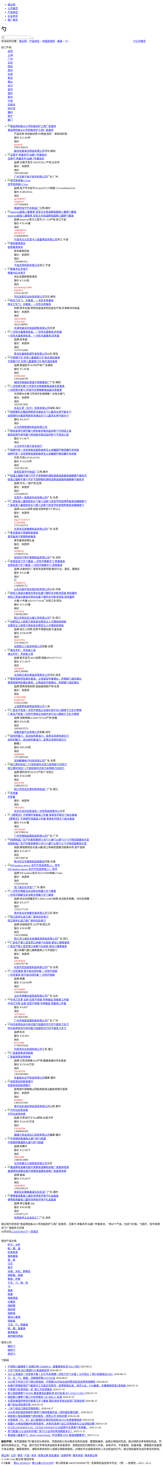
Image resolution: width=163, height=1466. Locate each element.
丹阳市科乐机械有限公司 (28, 1049)
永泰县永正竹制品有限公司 (29, 1077)
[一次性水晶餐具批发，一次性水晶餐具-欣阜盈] (35, 332)
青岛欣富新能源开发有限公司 (30, 353)
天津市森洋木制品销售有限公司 (32, 328)
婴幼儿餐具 (14, 1317)
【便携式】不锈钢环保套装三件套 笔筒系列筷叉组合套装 (41, 818)
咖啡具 (11, 1309)
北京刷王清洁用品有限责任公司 (32, 675)
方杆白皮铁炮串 (16, 1114)
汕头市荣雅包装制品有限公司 (30, 996)
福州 (10, 112)
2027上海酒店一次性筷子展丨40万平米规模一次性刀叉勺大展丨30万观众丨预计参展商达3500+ (60, 1374)
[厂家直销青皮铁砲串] (20, 1053)
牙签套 (11, 797)
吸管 (10, 1294)
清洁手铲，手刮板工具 (20, 654)
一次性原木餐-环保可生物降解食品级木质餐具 (35, 390)
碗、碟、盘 (14, 1248)
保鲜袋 (11, 1313)
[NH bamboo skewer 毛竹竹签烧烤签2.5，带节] (34, 865)
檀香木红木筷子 (16, 273)
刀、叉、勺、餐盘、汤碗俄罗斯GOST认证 (31, 1378)
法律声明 (66, 1455)
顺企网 (11, 4)
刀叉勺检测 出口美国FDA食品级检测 (28, 1370)
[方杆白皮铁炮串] (18, 1110)
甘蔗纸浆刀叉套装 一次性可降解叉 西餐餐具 (35, 565)
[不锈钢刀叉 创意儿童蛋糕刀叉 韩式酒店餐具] (34, 357)
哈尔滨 (11, 108)
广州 (10, 59)
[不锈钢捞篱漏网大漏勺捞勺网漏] (27, 1138)
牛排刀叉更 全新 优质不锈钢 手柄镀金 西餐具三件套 (37, 1003)
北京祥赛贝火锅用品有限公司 (30, 1163)
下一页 (29, 1231)
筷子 (10, 1267)
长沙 (10, 85)
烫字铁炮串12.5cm (18, 184)
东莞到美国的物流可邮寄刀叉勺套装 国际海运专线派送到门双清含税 (46, 1401)
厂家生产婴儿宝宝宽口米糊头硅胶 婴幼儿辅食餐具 (37, 946)
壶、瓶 (11, 1260)
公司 (13, 1455)
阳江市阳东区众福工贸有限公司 (32, 618)
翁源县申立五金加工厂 (26, 1217)
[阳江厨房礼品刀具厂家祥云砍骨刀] (28, 916)
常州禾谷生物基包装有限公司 (30, 913)
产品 (26, 1455)
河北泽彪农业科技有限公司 (29, 296)
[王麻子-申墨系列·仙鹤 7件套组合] (27, 154)
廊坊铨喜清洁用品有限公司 (29, 151)
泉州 (10, 97)
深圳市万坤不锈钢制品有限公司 (32, 557)
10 (24, 1231)
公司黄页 (13, 8)
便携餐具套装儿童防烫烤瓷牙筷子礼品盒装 (32, 1199)
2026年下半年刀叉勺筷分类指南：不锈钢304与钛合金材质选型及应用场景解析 (52, 1381)
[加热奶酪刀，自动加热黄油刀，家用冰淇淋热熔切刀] (38, 736)
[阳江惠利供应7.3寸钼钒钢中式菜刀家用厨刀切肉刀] (37, 764)
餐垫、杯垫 (14, 1279)
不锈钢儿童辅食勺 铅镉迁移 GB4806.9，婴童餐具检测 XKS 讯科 (44, 1366)
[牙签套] (13, 793)
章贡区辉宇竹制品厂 (25, 472)
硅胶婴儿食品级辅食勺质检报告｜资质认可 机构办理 (37, 1416)
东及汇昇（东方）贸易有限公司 (32, 408)
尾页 (35, 1231)
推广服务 (13, 20)
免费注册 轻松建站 (48, 1455)
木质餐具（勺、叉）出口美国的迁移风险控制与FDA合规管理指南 (45, 1420)
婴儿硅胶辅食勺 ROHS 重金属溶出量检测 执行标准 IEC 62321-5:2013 (46, 1393)
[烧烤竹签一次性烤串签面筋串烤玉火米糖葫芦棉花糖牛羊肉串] (43, 450)
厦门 (10, 120)
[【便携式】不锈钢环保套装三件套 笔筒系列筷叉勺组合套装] (42, 815)
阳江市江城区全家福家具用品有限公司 (35, 938)
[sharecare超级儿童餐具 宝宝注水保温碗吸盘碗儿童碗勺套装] (42, 212)
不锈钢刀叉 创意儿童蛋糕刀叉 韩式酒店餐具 (32, 361)
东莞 (10, 74)
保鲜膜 (11, 1305)
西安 (10, 66)
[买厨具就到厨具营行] (20, 1081)
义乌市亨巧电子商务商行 (28, 446)
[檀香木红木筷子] (18, 269)
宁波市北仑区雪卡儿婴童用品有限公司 (35, 239)
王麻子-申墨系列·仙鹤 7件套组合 (26, 158)
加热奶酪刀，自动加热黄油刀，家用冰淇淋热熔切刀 (37, 739)
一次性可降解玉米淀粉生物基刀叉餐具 (30, 895)
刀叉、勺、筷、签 (18, 1282)
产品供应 (13, 12)
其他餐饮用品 (15, 1336)
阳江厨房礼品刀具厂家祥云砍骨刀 (27, 920)
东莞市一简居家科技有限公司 (30, 497)
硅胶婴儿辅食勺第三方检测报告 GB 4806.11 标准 (35, 1397)
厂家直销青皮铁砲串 (19, 1056)
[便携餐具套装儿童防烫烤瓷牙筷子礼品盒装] (33, 1195)
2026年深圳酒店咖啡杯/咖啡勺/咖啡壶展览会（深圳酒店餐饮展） (44, 1412)
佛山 (10, 81)
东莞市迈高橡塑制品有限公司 (30, 529)
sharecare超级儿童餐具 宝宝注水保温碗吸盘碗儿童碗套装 (41, 215)
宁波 (10, 101)
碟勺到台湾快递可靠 (19, 1404)
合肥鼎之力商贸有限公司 (28, 646)
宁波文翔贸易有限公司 (26, 265)
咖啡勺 (11, 1350)
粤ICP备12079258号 (43, 1463)
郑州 (10, 70)
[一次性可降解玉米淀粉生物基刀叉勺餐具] (32, 891)
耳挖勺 (11, 1354)
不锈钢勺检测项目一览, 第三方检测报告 (30, 1389)
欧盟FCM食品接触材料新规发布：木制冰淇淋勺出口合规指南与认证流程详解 (51, 1423)
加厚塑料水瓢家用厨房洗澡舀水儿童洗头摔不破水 (38, 415)
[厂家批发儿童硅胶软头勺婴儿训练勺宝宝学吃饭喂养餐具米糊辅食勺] (47, 501)
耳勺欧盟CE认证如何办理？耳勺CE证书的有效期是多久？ (40, 1431)
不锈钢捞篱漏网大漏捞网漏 (25, 1142)
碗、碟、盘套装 (16, 1328)
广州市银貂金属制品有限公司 (30, 836)
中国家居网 (48, 41)
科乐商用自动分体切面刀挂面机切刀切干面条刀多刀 (37, 1028)
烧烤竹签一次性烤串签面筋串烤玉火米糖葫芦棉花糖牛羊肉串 (42, 453)
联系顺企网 (91, 1455)
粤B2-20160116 (22, 1463)
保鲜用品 (13, 1298)
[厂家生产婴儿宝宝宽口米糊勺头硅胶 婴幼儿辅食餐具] (38, 942)
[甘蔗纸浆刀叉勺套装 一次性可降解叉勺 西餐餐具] (36, 561)
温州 (10, 93)
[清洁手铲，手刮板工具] (22, 650)
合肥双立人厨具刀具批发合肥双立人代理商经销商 (36, 625)
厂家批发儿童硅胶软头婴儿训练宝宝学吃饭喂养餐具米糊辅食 (46, 505)
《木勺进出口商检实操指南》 (24, 1408)
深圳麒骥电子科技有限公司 (29, 760)
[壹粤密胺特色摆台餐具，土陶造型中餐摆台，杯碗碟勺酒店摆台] (45, 678)
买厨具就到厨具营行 (19, 1085)
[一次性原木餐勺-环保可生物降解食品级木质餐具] (36, 386)
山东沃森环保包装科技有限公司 (32, 589)
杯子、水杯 (14, 1244)
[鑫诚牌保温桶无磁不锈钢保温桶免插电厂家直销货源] (38, 1167)
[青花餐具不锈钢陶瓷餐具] (23, 532)
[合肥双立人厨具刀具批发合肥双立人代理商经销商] (37, 621)
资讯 (33, 1455)
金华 (10, 89)
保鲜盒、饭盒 (15, 1275)
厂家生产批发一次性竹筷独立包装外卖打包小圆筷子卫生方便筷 (43, 714)
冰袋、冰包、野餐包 (19, 1271)
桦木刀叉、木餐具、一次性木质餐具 (29, 304)
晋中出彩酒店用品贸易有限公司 (32, 1106)
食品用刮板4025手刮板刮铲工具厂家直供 (30, 130)
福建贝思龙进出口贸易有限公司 (32, 1135)
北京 (10, 62)
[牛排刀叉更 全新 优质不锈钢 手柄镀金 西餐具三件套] (38, 999)
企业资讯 (13, 16)
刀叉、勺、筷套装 (18, 1324)
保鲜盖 (11, 1321)
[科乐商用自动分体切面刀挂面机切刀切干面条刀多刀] (38, 1024)
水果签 (11, 1301)
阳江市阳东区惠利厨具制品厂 (30, 789)
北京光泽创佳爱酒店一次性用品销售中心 (37, 811)
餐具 (59, 41)
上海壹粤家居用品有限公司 (29, 706)
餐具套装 (13, 1256)
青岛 (10, 78)
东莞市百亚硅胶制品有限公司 (30, 967)
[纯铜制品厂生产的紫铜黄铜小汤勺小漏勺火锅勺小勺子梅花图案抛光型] (48, 839)
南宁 (10, 116)
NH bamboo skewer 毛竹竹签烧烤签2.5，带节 (32, 869)
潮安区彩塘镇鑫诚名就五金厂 (30, 1192)
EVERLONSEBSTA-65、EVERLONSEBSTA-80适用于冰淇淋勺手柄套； (48, 1427)
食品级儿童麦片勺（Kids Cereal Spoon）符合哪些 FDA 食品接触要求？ (47, 1435)
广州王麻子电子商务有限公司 (30, 176)
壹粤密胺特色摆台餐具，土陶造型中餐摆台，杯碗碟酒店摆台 (43, 682)
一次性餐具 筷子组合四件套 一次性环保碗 (31, 975)
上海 (10, 55)
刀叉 (10, 1263)
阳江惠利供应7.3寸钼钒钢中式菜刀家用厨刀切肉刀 (36, 768)
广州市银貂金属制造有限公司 (30, 1020)
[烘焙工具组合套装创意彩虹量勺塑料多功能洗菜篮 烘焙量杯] (42, 593)
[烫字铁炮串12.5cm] (19, 180)
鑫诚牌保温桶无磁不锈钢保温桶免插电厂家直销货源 (37, 1171)
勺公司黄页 (139, 41)
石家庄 (11, 104)
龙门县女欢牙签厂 (24, 887)
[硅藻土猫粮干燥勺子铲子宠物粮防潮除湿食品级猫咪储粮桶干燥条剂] (47, 475)
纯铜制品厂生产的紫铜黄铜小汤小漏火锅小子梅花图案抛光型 (47, 843)
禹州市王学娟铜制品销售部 (29, 861)
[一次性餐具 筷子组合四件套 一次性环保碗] (32, 971)
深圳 (10, 51)
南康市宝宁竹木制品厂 (26, 208)
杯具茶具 (13, 1252)
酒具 (10, 1290)
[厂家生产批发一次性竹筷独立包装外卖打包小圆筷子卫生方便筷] (45, 710)
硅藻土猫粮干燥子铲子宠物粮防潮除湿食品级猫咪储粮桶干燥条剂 (46, 479)
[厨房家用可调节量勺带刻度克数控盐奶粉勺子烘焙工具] (39, 431)
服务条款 (78, 1455)
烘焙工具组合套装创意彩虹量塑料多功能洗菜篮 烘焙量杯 (41, 597)
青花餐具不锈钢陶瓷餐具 (22, 536)
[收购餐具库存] (16, 243)
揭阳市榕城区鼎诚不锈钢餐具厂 (32, 382)
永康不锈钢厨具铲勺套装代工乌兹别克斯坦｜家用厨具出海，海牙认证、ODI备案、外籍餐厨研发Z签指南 (67, 1385)
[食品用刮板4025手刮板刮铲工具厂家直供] (32, 126)
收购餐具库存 (15, 247)
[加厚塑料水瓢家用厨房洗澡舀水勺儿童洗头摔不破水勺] (39, 412)
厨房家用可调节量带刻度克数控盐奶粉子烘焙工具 (38, 434)
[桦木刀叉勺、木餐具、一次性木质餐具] (30, 300)
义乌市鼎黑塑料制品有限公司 (30, 427)
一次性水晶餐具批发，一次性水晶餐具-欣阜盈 (33, 335)
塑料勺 (11, 1346)
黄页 (20, 1455)
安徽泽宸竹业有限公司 (26, 732)
